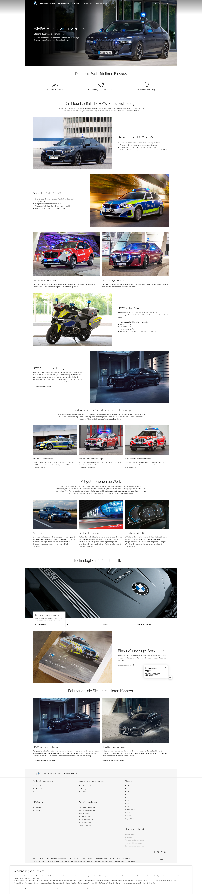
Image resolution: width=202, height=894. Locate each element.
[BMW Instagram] (158, 852)
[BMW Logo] (35, 3)
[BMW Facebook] (154, 852)
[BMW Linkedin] (165, 852)
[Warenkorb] (160, 3)
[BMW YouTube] (161, 852)
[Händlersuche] (167, 3)
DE (162, 859)
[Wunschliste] (163, 3)
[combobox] (170, 677)
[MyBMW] (156, 3)
